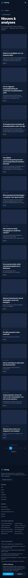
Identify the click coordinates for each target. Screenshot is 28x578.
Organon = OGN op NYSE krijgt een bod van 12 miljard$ (21, 525)
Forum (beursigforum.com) (7, 511)
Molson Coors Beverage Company (7, 531)
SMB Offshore (4, 533)
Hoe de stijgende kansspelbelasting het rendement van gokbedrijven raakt (13, 547)
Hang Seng (3, 499)
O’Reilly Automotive (5, 525)
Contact (3, 516)
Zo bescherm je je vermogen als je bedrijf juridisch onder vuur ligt (13, 550)
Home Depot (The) (19, 533)
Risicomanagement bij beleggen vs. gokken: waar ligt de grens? (13, 558)
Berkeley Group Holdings (7, 529)
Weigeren (19, 574)
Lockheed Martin (19, 523)
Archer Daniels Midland (6, 523)
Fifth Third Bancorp (5, 527)
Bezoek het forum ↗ (7, 479)
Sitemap (3, 514)
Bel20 (2, 489)
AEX (2, 487)
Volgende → (14, 451)
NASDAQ (3, 494)
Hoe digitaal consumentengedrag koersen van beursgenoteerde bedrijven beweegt (12, 554)
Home (2, 10)
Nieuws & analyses (5, 509)
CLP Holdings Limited (20, 527)
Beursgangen (4, 506)
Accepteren (8, 574)
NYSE (2, 492)
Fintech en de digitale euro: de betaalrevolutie (12, 544)
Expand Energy (18, 531)
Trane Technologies (19, 529)
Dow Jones (3, 497)
